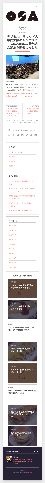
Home (8, 120)
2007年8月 (12, 244)
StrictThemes (28, 472)
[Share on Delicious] (27, 135)
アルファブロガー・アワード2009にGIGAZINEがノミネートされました (13, 112)
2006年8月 (12, 258)
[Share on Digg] (22, 135)
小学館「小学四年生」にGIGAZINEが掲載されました (32, 111)
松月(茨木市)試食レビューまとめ (20, 210)
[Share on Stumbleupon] (31, 135)
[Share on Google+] (9, 135)
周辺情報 (12, 157)
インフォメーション (16, 152)
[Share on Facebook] (14, 135)
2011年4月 (12, 235)
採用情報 (12, 161)
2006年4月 (12, 267)
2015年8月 (12, 226)
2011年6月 (12, 230)
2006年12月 (13, 253)
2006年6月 (12, 263)
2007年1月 (12, 249)
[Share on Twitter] (18, 135)
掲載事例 (23, 32)
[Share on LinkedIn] (35, 135)
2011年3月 (12, 239)
